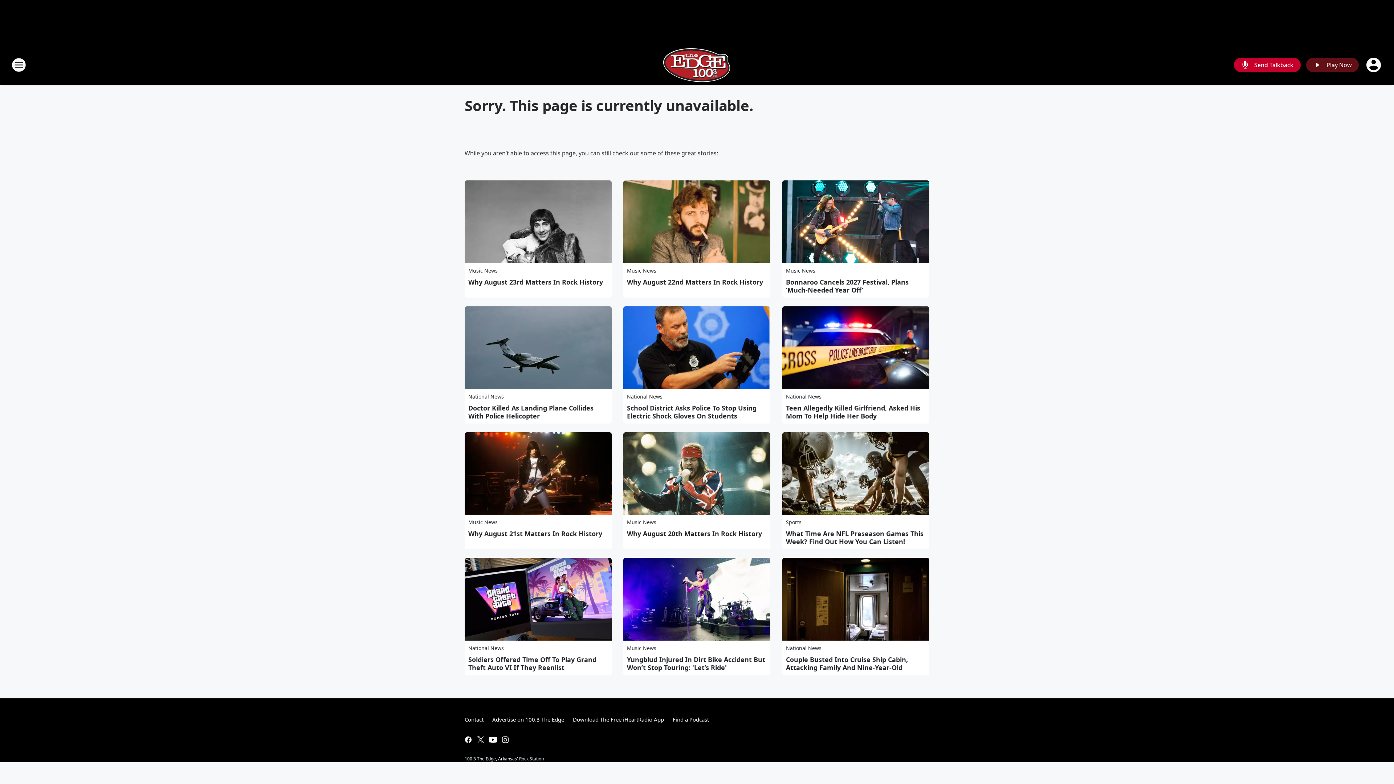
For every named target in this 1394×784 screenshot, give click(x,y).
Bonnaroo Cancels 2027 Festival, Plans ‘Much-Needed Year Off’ (847, 286)
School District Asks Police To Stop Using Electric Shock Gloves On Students (692, 412)
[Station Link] (697, 65)
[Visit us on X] (480, 739)
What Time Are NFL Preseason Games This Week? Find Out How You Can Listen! (855, 538)
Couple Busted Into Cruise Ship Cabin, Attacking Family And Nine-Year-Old (847, 663)
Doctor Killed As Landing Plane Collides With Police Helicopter (531, 412)
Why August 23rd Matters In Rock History (535, 282)
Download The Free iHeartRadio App (618, 719)
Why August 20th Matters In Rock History (694, 534)
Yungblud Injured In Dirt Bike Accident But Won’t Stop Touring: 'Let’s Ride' (696, 663)
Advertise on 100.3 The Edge (528, 719)
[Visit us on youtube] (493, 739)
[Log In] (1374, 65)
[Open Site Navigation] (19, 65)
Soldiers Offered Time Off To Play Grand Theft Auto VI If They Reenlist (532, 663)
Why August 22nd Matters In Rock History (695, 282)
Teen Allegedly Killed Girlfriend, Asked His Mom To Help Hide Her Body (853, 412)
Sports (794, 522)
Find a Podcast (691, 719)
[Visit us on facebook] (468, 739)
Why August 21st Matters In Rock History (535, 534)
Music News (483, 270)
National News (486, 396)
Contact (474, 719)
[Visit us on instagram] (505, 739)
